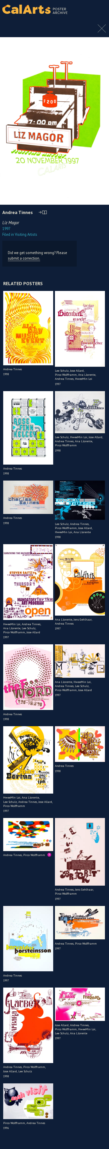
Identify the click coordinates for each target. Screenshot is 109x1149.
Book (98, 14)
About (100, 9)
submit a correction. (24, 258)
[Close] (102, 31)
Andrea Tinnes (17, 212)
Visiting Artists (19, 234)
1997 (6, 228)
